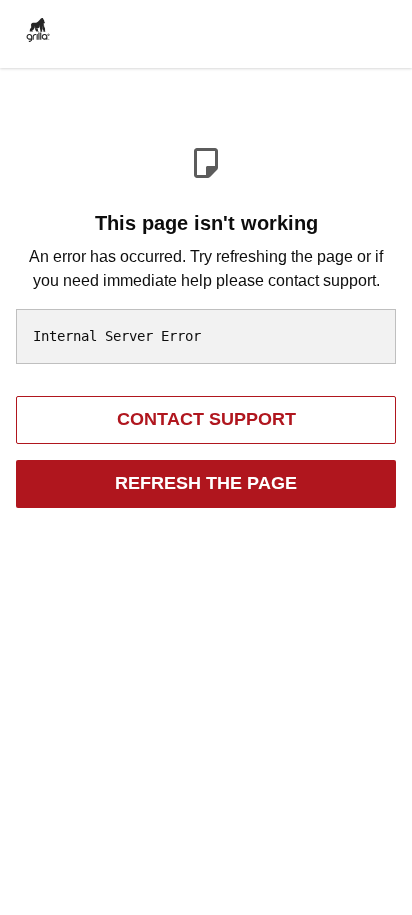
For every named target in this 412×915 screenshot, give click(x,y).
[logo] (38, 28)
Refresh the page (206, 483)
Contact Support (206, 419)
